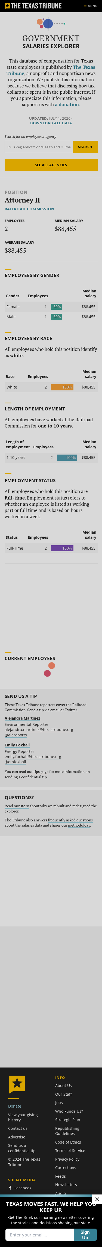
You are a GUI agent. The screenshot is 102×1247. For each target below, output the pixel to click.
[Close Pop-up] (97, 1199)
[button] (51, 623)
